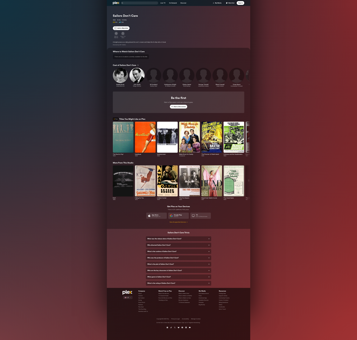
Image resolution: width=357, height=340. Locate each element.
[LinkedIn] (186, 327)
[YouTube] (190, 327)
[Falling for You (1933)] (145, 182)
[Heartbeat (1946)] (145, 139)
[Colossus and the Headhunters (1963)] (234, 139)
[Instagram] (167, 327)
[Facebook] (182, 327)
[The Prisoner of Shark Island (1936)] (211, 139)
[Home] (116, 3)
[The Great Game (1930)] (234, 182)
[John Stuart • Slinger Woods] (137, 77)
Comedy (124, 20)
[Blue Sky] (178, 327)
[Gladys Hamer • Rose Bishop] (186, 77)
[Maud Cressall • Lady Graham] (220, 77)
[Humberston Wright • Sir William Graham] (170, 77)
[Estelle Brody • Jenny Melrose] (120, 77)
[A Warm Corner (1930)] (167, 182)
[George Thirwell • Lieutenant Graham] (203, 77)
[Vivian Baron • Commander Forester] (236, 77)
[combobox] (140, 2)
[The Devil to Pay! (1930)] (123, 139)
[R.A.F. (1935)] (123, 182)
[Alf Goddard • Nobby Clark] (153, 77)
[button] (123, 35)
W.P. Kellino (123, 44)
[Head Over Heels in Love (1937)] (211, 182)
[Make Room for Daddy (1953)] (189, 139)
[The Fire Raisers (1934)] (189, 182)
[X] (175, 327)
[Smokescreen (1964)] (167, 139)
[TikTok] (171, 327)
